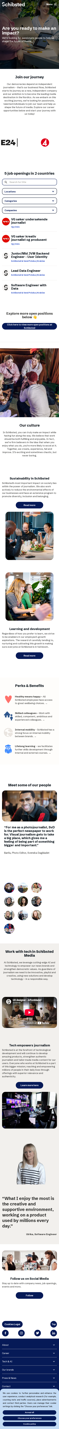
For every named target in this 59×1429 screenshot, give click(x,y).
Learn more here (30, 1085)
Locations (10, 191)
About (5, 1345)
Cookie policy (29, 1424)
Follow (29, 1295)
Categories (11, 201)
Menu (51, 4)
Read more (29, 505)
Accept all (29, 1412)
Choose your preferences (29, 1418)
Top (54, 1324)
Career (5, 1353)
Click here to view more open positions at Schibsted (29, 326)
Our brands (8, 1369)
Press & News (9, 1378)
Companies (11, 210)
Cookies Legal (12, 1324)
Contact (6, 1386)
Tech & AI (7, 1361)
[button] (29, 700)
